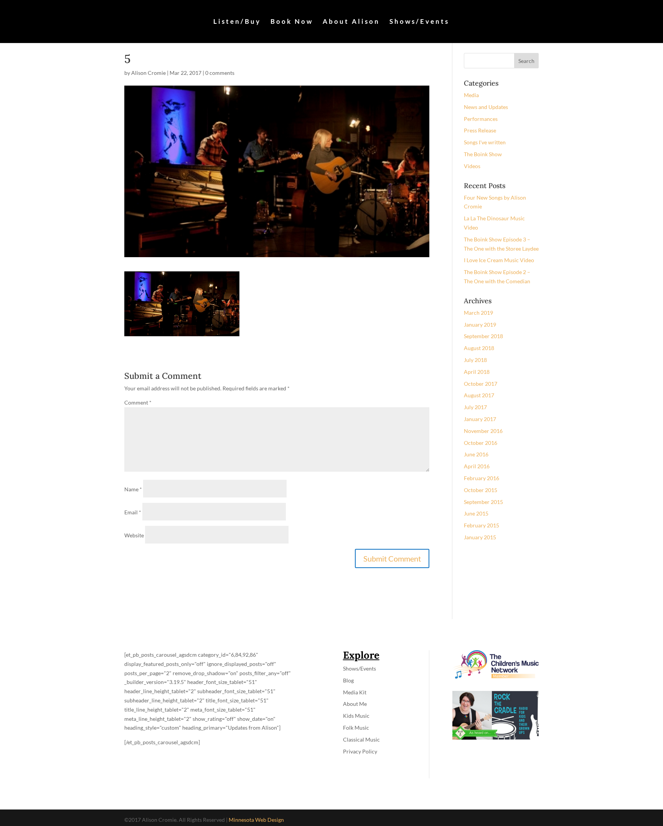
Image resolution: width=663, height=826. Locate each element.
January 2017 (480, 419)
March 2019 (478, 312)
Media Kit (354, 692)
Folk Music (356, 727)
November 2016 (483, 431)
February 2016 (481, 478)
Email (132, 512)
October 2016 (480, 442)
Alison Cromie (148, 72)
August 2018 (479, 348)
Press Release (480, 130)
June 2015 (476, 513)
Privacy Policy (360, 751)
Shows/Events (419, 22)
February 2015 (481, 525)
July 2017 (475, 407)
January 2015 (480, 537)
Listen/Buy (237, 22)
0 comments (219, 72)
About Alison (351, 22)
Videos (472, 166)
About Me (355, 703)
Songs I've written (485, 142)
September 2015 (483, 502)
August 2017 (479, 395)
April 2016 (477, 466)
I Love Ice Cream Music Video (499, 260)
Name (133, 489)
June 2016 (476, 454)
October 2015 (480, 490)
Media (471, 95)
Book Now (291, 22)
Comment (138, 402)
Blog (348, 680)
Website (134, 535)
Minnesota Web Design (256, 819)
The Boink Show (483, 154)
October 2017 (480, 383)
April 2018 (477, 371)
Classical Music (361, 739)
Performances (481, 119)
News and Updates (486, 107)
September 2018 (483, 336)
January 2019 (480, 324)
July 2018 (475, 360)
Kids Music (356, 715)
